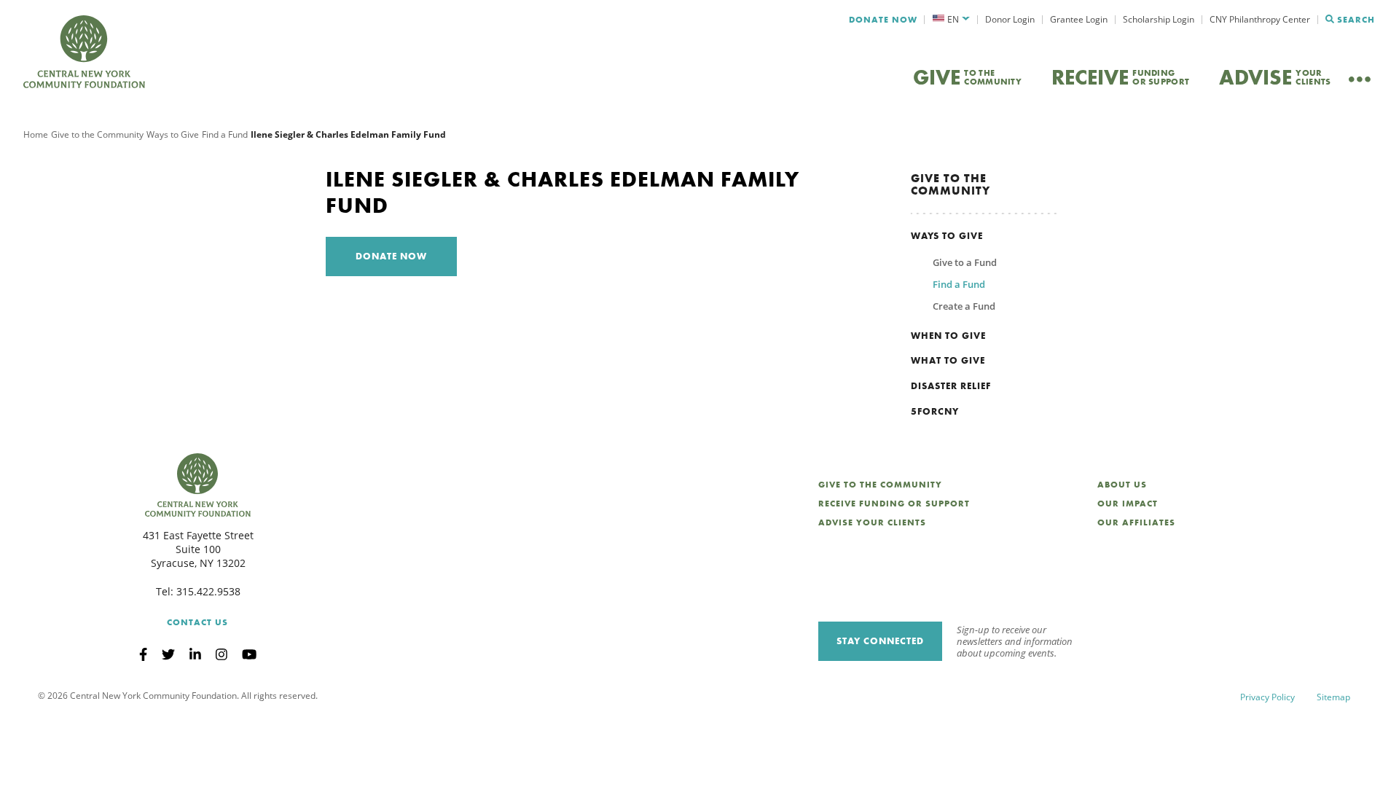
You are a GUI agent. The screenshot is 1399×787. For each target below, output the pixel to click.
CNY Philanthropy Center (1260, 19)
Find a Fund (225, 134)
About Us (1122, 484)
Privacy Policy (1267, 697)
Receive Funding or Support (894, 503)
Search (1356, 20)
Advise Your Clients (872, 522)
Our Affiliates (1136, 522)
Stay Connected (880, 641)
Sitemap (1333, 697)
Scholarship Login (1158, 19)
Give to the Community (97, 134)
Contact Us (197, 622)
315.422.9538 (208, 591)
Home (35, 134)
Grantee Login (1079, 19)
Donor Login (1010, 19)
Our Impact (1127, 503)
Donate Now (883, 20)
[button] (951, 19)
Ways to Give (172, 134)
